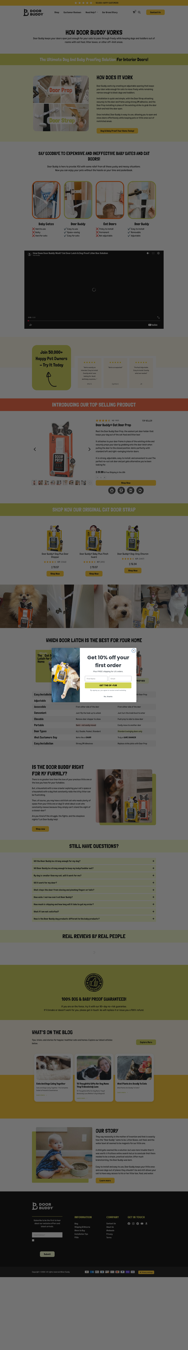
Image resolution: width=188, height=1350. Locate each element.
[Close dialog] (134, 651)
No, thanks (108, 696)
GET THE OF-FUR (108, 685)
